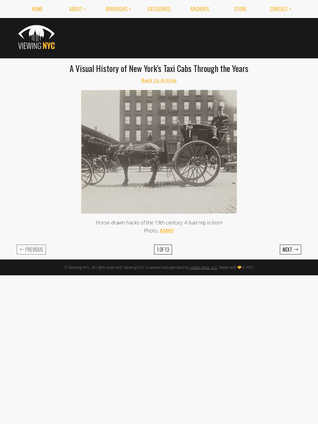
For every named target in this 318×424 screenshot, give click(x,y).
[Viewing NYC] (37, 37)
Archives (199, 9)
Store (240, 9)
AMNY (167, 230)
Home (37, 9)
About (75, 9)
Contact (279, 9)
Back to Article (159, 80)
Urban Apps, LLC (203, 267)
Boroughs (116, 9)
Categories (159, 9)
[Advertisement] (188, 37)
